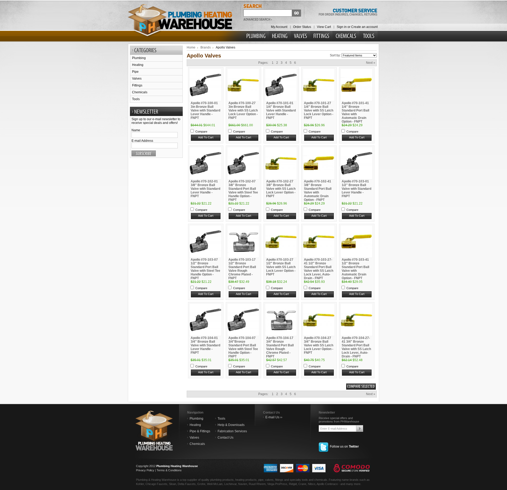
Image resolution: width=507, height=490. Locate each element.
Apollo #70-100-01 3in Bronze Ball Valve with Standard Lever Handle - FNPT (205, 110)
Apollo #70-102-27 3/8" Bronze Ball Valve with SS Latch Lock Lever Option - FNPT (280, 188)
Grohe (201, 484)
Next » (370, 63)
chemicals (320, 479)
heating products (246, 479)
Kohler (140, 484)
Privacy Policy (145, 470)
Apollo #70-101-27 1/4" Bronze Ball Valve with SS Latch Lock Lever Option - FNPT (318, 110)
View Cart (324, 27)
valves (269, 479)
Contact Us (225, 437)
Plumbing (139, 58)
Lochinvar (230, 484)
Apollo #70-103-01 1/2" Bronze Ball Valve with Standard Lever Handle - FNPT (356, 188)
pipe (261, 479)
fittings (279, 479)
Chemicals (139, 92)
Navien (242, 484)
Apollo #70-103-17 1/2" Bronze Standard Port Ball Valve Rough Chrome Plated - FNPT (242, 269)
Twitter (354, 446)
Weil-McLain (215, 484)
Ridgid (293, 484)
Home (191, 47)
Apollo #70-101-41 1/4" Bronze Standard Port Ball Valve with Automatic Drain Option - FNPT (355, 112)
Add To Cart (205, 137)
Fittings (137, 85)
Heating (137, 65)
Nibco (311, 484)
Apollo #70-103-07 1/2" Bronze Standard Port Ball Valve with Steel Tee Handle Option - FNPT (205, 269)
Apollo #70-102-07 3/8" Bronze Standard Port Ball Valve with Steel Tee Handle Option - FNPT (243, 190)
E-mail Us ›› (273, 417)
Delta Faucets (187, 484)
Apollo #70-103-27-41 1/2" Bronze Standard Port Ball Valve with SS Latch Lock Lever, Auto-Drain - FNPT (318, 269)
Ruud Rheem (257, 484)
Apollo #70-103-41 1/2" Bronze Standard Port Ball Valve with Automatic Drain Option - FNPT (355, 269)
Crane (302, 484)
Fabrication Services (232, 431)
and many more (350, 484)
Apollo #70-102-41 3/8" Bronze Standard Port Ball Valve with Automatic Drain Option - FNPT (317, 190)
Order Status (302, 27)
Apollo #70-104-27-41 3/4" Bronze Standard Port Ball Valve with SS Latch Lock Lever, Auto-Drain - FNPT (356, 347)
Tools (136, 99)
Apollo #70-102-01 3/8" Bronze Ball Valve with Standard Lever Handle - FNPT (205, 188)
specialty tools (299, 479)
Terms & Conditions (169, 470)
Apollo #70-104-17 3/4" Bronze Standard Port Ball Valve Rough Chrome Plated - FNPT (280, 347)
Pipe (135, 72)
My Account (279, 27)
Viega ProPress (277, 484)
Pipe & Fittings (200, 431)
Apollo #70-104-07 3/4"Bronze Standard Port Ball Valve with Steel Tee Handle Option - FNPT (243, 347)
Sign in (342, 27)
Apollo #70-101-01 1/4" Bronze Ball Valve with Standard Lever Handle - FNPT (281, 110)
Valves (137, 78)
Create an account (364, 27)
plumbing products (222, 479)
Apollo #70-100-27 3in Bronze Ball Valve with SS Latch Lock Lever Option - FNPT (243, 110)
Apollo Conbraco (327, 484)
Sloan (172, 484)
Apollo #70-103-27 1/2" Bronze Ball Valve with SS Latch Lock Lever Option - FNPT (280, 267)
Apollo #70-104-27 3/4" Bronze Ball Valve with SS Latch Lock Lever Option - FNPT (318, 345)
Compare (201, 131)
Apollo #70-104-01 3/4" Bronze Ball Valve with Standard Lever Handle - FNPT (205, 345)
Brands (205, 47)
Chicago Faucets (156, 484)
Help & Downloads (231, 425)
